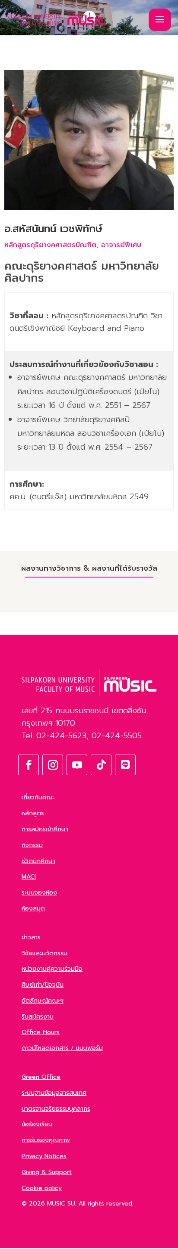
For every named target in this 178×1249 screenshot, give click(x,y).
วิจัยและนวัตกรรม (44, 953)
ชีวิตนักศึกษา (38, 861)
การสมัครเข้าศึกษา (45, 829)
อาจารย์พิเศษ (121, 245)
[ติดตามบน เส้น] (125, 765)
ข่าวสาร (31, 937)
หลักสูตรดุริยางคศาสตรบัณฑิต (50, 245)
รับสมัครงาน (38, 1016)
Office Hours (41, 1032)
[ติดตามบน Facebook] (28, 765)
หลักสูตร (33, 813)
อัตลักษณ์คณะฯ (43, 1000)
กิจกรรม (32, 845)
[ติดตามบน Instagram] (52, 765)
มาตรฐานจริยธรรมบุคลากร (56, 1108)
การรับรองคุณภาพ (46, 1140)
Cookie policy (42, 1188)
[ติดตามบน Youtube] (77, 765)
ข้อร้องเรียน (37, 1124)
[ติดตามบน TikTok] (101, 765)
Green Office (41, 1076)
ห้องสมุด (33, 908)
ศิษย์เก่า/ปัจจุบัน (43, 984)
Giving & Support (47, 1172)
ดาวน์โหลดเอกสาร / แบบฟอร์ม (62, 1048)
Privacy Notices (44, 1156)
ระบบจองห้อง (39, 892)
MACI (29, 876)
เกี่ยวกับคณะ (38, 797)
